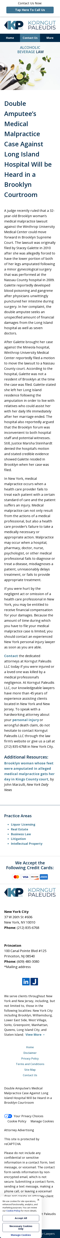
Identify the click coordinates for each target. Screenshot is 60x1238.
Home (10, 38)
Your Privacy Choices (28, 1116)
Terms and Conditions (30, 1064)
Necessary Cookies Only (21, 1227)
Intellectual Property (26, 844)
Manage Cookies (42, 1121)
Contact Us (30, 38)
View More (34, 1035)
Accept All (21, 1218)
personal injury (25, 720)
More (50, 38)
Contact (11, 656)
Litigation (18, 839)
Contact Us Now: (30, 6)
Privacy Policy (30, 1058)
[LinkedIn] (26, 981)
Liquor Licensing (23, 824)
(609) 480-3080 (28, 961)
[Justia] (34, 981)
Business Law (21, 834)
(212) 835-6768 (28, 927)
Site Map (30, 1070)
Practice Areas (18, 815)
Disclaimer (30, 1053)
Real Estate (19, 829)
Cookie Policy (17, 1121)
